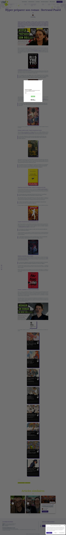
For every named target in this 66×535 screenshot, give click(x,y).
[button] (64, 525)
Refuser (56, 532)
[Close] (42, 80)
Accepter (49, 532)
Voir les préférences (61, 532)
